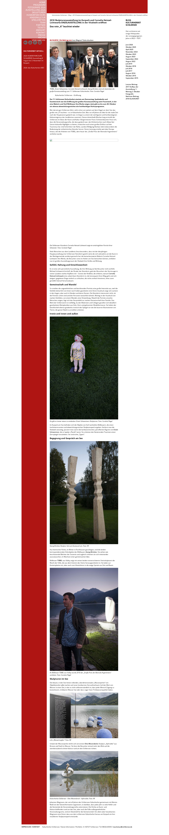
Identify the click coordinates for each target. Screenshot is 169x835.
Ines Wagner (77, 40)
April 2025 (129, 49)
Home (42, 2)
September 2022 (132, 59)
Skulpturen (38, 12)
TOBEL (59, 560)
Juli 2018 (129, 68)
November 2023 (132, 52)
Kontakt (40, 32)
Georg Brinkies (91, 552)
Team (42, 22)
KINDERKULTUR (37, 17)
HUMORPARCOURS (36, 15)
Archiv (41, 37)
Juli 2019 (129, 64)
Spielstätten (38, 20)
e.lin (62, 685)
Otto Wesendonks (91, 744)
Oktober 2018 (131, 66)
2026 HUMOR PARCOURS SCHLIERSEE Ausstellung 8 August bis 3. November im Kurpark (33, 59)
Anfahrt (40, 30)
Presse (41, 35)
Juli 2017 (129, 71)
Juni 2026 (129, 45)
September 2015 (132, 78)
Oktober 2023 (131, 54)
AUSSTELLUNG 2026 (35, 9)
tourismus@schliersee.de (122, 827)
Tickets (41, 27)
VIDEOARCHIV (38, 40)
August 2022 (130, 61)
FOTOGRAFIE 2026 (36, 7)
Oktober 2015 (131, 76)
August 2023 (130, 56)
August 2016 (130, 73)
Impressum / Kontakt (31, 827)
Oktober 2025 (131, 47)
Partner (40, 25)
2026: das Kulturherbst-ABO (34, 68)
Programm (39, 4)
